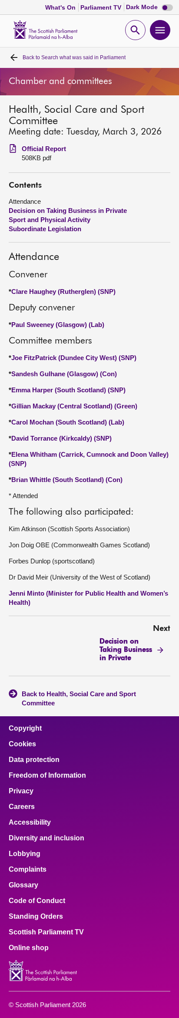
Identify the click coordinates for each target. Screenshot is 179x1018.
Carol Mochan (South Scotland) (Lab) (67, 422)
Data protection (34, 759)
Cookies (22, 744)
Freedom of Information (47, 775)
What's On (61, 7)
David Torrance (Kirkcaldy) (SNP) (61, 438)
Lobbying (24, 853)
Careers (22, 806)
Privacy (21, 791)
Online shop (29, 947)
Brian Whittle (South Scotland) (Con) (67, 479)
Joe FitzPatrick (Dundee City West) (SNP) (73, 357)
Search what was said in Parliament (74, 57)
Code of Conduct (37, 900)
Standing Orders (36, 916)
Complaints (27, 869)
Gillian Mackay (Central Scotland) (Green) (74, 406)
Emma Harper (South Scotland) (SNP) (68, 390)
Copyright (25, 728)
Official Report (44, 148)
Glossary (23, 885)
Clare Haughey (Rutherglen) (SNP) (63, 291)
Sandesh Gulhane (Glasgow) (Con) (64, 374)
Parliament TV (101, 7)
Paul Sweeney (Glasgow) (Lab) (57, 324)
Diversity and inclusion (46, 838)
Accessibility (30, 822)
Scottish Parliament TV (46, 932)
